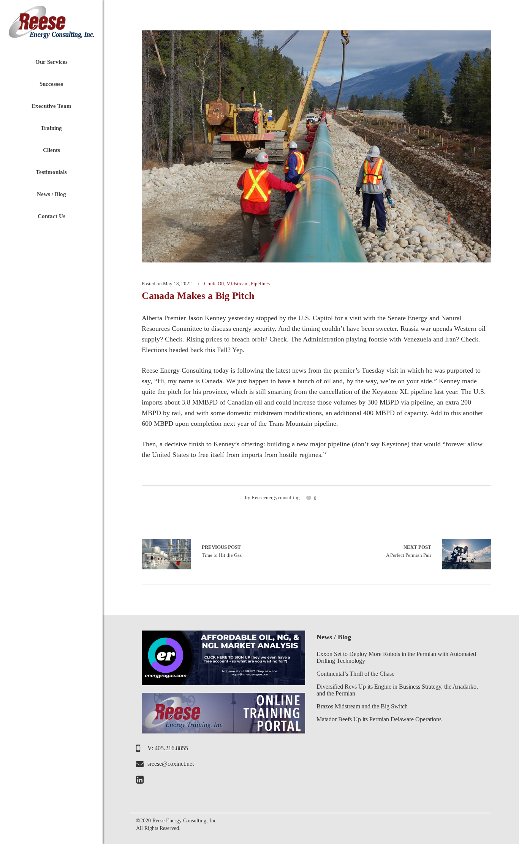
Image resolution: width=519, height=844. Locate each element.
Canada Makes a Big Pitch (198, 295)
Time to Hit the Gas (166, 554)
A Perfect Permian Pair (408, 551)
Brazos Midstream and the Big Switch (362, 706)
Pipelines (260, 283)
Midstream (237, 283)
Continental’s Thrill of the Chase (355, 673)
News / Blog (333, 637)
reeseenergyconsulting (276, 497)
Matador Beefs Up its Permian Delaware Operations (378, 719)
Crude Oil (214, 283)
